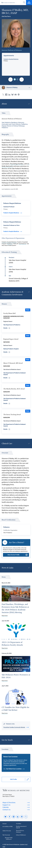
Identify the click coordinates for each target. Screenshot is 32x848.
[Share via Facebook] (6, 95)
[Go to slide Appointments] (15, 79)
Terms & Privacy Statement (20, 831)
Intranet (4, 823)
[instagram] (13, 816)
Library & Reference (21, 835)
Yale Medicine (22, 243)
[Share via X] (3, 95)
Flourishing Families (16, 164)
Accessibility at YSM (7, 826)
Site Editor (18, 823)
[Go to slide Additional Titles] (10, 79)
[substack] (22, 816)
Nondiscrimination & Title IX (21, 827)
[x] (26, 816)
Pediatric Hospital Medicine (11, 59)
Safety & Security (7, 830)
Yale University (6, 835)
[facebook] (9, 816)
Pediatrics (9, 243)
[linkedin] (17, 816)
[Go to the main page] (9, 2)
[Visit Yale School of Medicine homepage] (16, 791)
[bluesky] (5, 816)
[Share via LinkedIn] (9, 95)
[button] (9, 56)
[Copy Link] (29, 103)
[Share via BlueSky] (12, 95)
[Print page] (19, 95)
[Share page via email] (16, 95)
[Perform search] (24, 2)
